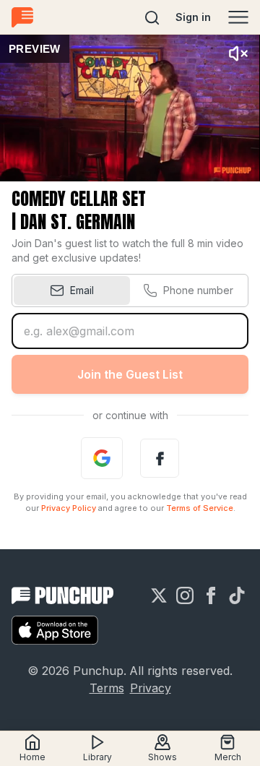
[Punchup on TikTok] (236, 595)
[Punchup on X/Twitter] (158, 595)
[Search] (152, 17)
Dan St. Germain (77, 222)
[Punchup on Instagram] (184, 595)
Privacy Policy (68, 508)
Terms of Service (199, 508)
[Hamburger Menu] (238, 17)
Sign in (193, 17)
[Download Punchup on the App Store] (55, 630)
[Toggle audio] (238, 53)
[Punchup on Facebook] (210, 595)
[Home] (22, 17)
